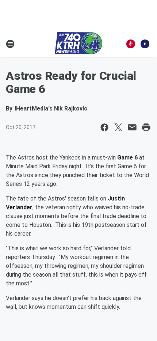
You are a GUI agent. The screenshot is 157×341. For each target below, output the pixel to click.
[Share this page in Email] (132, 127)
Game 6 (127, 157)
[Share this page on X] (118, 127)
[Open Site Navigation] (10, 44)
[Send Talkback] (130, 44)
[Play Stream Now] (145, 44)
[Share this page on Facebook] (104, 127)
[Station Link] (78, 44)
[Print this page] (146, 127)
